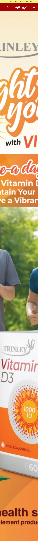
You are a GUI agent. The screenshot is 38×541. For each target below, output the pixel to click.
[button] (4, 7)
